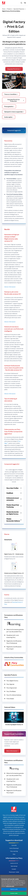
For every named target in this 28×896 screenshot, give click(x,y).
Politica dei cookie (10, 886)
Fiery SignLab (10, 684)
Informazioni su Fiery (14, 858)
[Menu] (25, 3)
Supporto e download (14, 840)
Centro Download (14, 848)
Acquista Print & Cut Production (13, 100)
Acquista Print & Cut (13, 69)
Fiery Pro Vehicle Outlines (13, 695)
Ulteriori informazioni (9, 286)
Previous (3, 130)
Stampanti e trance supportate (13, 112)
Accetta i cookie (13, 893)
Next (24, 130)
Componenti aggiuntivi (14, 130)
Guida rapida (8, 117)
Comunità (14, 845)
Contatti (14, 869)
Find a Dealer (10, 698)
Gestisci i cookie (14, 889)
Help (14, 854)
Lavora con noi (14, 863)
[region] (14, 885)
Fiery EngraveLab (11, 688)
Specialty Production (19, 9)
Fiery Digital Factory (12, 680)
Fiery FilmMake (10, 691)
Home (3, 9)
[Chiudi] (26, 876)
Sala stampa (14, 866)
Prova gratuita (8, 106)
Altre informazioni (11, 751)
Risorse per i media (14, 872)
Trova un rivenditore (10, 94)
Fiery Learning (14, 851)
